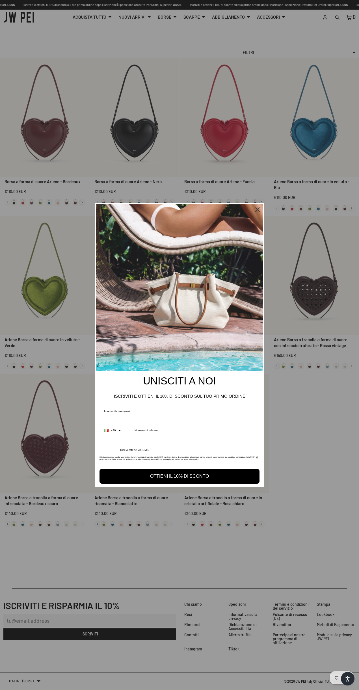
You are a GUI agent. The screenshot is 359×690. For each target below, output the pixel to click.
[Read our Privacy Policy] (257, 458)
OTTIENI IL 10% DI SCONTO (179, 476)
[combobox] (113, 430)
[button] (347, 678)
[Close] (257, 210)
